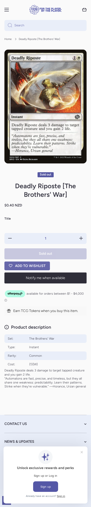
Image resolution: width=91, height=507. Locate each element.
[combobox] (45, 25)
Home (8, 39)
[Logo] (45, 10)
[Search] (8, 25)
